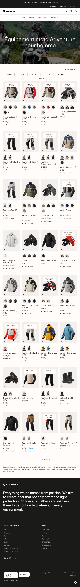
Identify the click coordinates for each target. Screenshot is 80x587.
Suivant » (46, 459)
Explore (44, 548)
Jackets (9, 74)
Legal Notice (72, 575)
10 (40, 459)
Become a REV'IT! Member (49, 2)
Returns (6, 536)
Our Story (45, 530)
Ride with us (54, 17)
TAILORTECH (46, 542)
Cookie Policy (42, 573)
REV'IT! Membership (11, 551)
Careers (44, 536)
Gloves (35, 74)
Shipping (7, 533)
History (44, 533)
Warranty (7, 539)
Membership (53, 6)
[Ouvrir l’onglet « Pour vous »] (75, 582)
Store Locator (46, 545)
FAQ (5, 530)
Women (31, 17)
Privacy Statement (53, 573)
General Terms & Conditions (68, 573)
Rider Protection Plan (11, 548)
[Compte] (66, 11)
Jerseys (61, 74)
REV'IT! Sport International (16, 581)
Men (23, 17)
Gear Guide (42, 17)
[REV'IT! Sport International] (10, 11)
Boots (48, 74)
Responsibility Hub (48, 539)
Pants (22, 74)
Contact (7, 545)
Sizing (6, 542)
